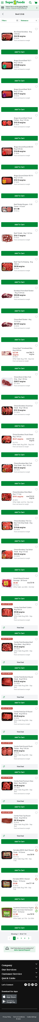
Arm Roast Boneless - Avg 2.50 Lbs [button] (23, 33)
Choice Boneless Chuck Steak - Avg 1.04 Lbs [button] (23, 436)
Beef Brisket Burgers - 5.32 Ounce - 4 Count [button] (23, 206)
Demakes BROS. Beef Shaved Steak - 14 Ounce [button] (23, 851)
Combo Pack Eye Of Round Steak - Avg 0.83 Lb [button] (23, 713)
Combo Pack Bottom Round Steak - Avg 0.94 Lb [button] (23, 678)
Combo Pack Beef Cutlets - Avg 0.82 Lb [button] (23, 609)
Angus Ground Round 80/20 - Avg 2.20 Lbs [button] (24, 148)
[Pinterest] (29, 985)
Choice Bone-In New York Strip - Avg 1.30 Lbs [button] (22, 378)
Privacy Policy (7, 1017)
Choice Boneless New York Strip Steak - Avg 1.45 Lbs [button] (23, 464)
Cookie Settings (31, 1017)
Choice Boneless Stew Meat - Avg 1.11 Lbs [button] (23, 493)
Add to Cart (19, 52)
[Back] (3, 14)
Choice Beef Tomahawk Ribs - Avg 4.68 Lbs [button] (23, 349)
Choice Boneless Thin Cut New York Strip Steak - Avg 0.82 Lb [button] (23, 523)
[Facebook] (25, 985)
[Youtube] (36, 985)
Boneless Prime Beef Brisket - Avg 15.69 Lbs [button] (23, 292)
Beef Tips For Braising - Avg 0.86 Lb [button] (23, 263)
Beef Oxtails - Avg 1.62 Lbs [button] (23, 233)
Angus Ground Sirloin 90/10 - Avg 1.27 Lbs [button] (24, 177)
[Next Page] (29, 938)
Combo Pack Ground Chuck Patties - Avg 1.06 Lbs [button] (23, 748)
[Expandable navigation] (2, 2)
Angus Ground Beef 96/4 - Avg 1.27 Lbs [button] (23, 90)
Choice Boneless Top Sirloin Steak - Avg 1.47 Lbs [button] (23, 551)
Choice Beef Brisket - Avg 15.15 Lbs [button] (22, 321)
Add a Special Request (22, 950)
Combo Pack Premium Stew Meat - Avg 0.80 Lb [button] (23, 782)
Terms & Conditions (19, 1017)
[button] (30, 2)
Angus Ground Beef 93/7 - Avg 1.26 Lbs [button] (23, 62)
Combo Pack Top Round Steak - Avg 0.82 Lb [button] (22, 817)
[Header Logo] (15, 2)
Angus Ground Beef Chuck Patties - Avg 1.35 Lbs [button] (23, 119)
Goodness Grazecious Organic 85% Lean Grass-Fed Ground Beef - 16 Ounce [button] (23, 910)
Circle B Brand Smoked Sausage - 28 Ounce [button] (22, 580)
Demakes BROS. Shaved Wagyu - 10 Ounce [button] (21, 880)
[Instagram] (32, 985)
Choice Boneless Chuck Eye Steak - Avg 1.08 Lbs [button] (23, 407)
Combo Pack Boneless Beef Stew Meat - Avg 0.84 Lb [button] (23, 643)
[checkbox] (36, 29)
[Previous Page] (9, 938)
